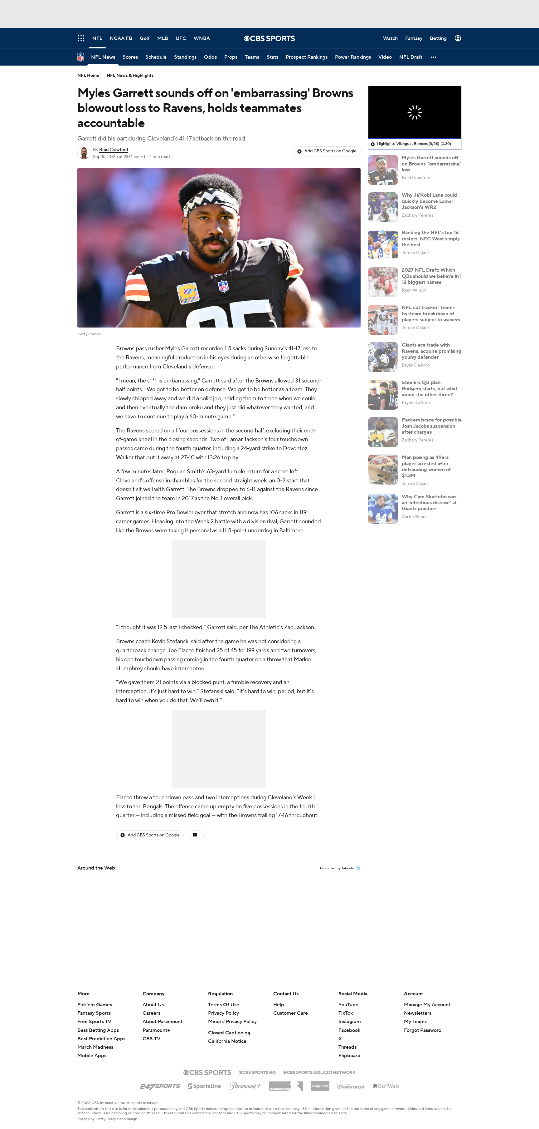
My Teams (415, 1021)
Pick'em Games (94, 1005)
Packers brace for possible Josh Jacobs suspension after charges (432, 426)
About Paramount (162, 1021)
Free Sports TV (94, 1021)
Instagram (349, 1021)
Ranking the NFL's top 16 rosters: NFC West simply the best (431, 238)
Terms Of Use (223, 1005)
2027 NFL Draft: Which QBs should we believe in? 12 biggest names (432, 276)
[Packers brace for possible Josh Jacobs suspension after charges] (383, 432)
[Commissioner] (286, 1084)
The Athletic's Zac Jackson (281, 627)
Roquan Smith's (186, 471)
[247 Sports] (160, 1085)
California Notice (227, 1041)
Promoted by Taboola (337, 868)
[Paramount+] (245, 1085)
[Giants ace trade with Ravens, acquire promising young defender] (383, 357)
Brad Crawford (113, 150)
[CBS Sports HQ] (257, 1072)
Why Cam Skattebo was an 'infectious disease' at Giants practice (429, 503)
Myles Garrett (182, 348)
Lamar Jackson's (247, 439)
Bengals (153, 806)
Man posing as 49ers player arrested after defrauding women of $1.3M (426, 466)
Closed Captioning (229, 1033)
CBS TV (151, 1039)
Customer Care (290, 1013)
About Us (153, 1005)
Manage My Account (427, 1005)
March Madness (95, 1047)
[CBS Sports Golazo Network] (319, 1072)
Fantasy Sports (94, 1013)
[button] (434, 57)
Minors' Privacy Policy (232, 1021)
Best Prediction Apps (101, 1039)
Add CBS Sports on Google (330, 151)
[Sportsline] (204, 1085)
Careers (151, 1013)
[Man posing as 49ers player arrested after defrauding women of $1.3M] (383, 470)
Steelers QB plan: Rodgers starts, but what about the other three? (429, 388)
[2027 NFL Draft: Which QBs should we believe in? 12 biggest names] (383, 282)
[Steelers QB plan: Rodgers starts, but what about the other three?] (383, 395)
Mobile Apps (91, 1056)
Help (278, 1005)
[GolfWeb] (386, 1086)
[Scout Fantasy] (351, 1086)
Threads (347, 1047)
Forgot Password (423, 1030)
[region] (414, 112)
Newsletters (417, 1013)
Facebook (349, 1030)
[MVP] (320, 1084)
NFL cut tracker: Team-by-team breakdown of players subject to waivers (431, 313)
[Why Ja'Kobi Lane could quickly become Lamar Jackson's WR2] (383, 207)
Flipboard (349, 1056)
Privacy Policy (223, 1013)
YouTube (348, 1005)
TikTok (345, 1013)
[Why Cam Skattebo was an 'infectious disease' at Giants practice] (383, 509)
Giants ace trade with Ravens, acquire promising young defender (431, 351)
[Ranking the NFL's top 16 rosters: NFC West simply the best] (383, 245)
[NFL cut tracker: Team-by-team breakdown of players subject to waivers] (383, 320)
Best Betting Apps (98, 1030)
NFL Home (88, 75)
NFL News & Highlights (130, 75)
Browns (125, 348)
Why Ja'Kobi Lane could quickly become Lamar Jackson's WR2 (429, 201)
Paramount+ (156, 1030)
